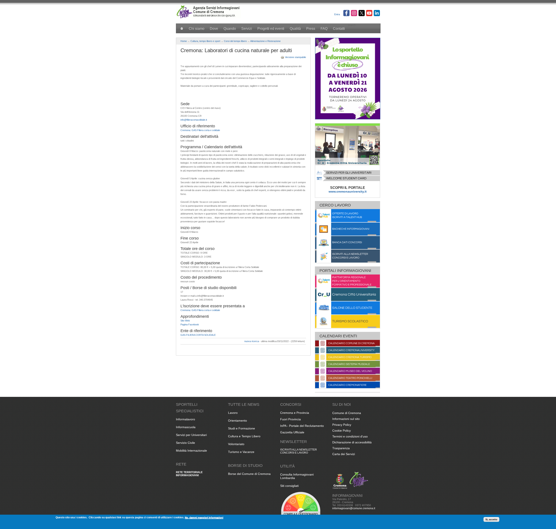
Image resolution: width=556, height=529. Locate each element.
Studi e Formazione (241, 428)
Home (183, 41)
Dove (214, 28)
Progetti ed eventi (270, 28)
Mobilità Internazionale (191, 450)
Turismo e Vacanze (241, 452)
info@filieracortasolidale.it (193, 119)
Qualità (295, 28)
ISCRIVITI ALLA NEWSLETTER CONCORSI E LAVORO (298, 451)
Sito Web (185, 320)
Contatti (339, 28)
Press (310, 28)
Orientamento (237, 420)
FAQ (324, 28)
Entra (337, 14)
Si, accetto (491, 519)
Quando (229, 28)
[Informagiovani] (208, 17)
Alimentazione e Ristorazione (265, 41)
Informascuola (185, 427)
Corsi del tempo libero (235, 41)
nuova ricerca (251, 341)
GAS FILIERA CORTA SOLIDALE (198, 335)
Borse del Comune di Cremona (249, 474)
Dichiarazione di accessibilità (352, 442)
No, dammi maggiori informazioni (204, 517)
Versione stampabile (295, 57)
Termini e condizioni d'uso (350, 436)
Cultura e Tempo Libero (244, 436)
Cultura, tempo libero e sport (205, 41)
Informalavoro (185, 419)
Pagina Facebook (189, 324)
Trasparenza (341, 448)
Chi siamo (196, 28)
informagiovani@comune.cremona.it (353, 508)
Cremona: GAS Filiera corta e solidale (200, 130)
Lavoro (233, 412)
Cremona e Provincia (294, 412)
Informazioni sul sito (346, 419)
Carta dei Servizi (343, 454)
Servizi (246, 28)
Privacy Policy (341, 424)
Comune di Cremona (346, 413)
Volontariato (236, 444)
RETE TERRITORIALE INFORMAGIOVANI (189, 474)
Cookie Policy (341, 430)
